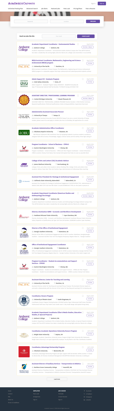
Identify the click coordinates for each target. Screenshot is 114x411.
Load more (57, 379)
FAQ (9, 397)
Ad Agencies (36, 397)
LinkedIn (88, 400)
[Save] (78, 44)
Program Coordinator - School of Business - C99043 (50, 144)
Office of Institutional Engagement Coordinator (49, 245)
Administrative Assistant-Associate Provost (48, 112)
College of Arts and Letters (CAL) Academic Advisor (50, 161)
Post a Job (36, 394)
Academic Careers (49, 408)
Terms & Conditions (13, 402)
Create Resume (62, 397)
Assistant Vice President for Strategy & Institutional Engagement (55, 177)
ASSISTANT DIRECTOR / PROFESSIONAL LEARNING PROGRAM (53, 96)
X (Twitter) (89, 394)
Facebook (88, 391)
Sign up (102, 3)
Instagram (89, 397)
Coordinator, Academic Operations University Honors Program (54, 331)
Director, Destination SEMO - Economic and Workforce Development (56, 212)
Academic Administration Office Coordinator (48, 128)
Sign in (93, 3)
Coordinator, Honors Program (42, 296)
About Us (10, 399)
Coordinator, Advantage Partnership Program (48, 347)
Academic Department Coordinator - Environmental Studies (53, 44)
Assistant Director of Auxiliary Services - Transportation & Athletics (56, 364)
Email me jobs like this (27, 36)
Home (9, 391)
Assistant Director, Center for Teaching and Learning (51, 280)
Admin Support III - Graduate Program (45, 79)
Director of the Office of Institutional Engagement (50, 228)
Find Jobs (93, 21)
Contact (10, 394)
